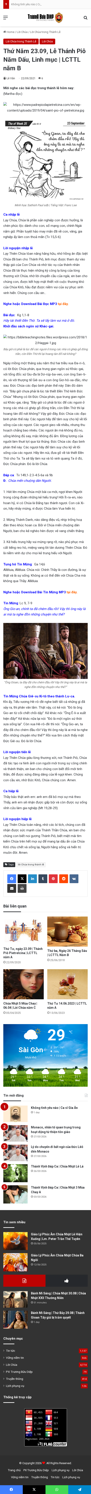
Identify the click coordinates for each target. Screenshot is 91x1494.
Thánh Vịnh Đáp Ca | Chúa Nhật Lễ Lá (57, 1166)
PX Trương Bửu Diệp (19, 1371)
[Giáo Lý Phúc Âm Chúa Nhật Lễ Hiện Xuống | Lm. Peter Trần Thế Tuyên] (15, 1241)
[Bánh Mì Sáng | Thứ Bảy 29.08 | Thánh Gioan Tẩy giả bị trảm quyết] (15, 1320)
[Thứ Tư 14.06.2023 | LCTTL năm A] (67, 984)
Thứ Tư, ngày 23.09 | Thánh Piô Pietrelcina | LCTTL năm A (23, 953)
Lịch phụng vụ (15, 1386)
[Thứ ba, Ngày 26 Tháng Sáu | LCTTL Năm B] (67, 932)
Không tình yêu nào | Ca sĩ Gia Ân (32, 4)
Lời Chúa (22, 32)
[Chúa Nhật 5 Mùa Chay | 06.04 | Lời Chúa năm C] (23, 984)
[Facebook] (11, 878)
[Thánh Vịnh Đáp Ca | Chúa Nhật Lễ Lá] (15, 1173)
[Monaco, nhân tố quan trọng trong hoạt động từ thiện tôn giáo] (15, 1133)
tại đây (63, 304)
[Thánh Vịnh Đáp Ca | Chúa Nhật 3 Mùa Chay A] (15, 1194)
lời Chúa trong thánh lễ (31, 864)
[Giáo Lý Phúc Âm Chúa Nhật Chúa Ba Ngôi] (15, 1262)
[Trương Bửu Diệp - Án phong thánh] (45, 17)
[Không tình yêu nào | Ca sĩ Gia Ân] (15, 1114)
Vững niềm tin (15, 1357)
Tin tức (10, 1350)
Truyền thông (14, 1378)
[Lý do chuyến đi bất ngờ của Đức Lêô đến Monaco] (15, 1153)
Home (10, 32)
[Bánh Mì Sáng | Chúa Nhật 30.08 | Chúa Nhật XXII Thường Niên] (15, 1299)
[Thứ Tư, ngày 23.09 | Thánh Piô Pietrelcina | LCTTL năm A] (23, 931)
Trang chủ (14, 1470)
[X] (22, 878)
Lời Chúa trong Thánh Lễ (45, 32)
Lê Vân (11, 78)
